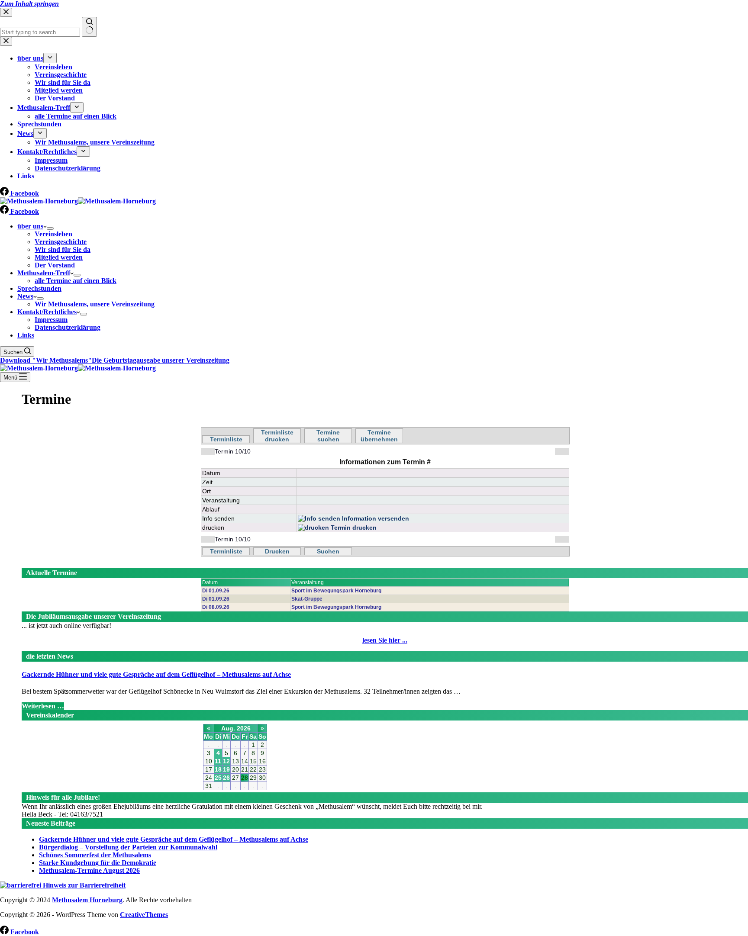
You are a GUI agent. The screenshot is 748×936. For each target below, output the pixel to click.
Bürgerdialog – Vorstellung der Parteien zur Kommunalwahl (128, 847)
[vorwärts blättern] (562, 451)
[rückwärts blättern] (208, 451)
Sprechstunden (39, 288)
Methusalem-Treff (43, 273)
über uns (30, 226)
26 (226, 777)
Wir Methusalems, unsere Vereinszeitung (95, 304)
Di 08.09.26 (215, 607)
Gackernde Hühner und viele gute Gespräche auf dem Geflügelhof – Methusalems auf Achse (156, 674)
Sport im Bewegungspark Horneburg (336, 591)
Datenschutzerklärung (67, 327)
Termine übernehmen (379, 436)
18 (218, 769)
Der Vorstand (55, 265)
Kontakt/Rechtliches (47, 311)
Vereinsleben (53, 234)
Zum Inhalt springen (29, 3)
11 (218, 761)
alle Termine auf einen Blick (75, 280)
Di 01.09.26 (215, 591)
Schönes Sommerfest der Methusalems (95, 855)
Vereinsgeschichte (61, 241)
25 (218, 777)
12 (226, 761)
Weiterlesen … (43, 706)
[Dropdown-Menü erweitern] (50, 228)
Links (25, 335)
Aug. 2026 (236, 728)
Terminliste (226, 439)
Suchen (328, 551)
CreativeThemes (144, 914)
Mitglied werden (59, 257)
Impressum (51, 319)
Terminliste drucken (277, 436)
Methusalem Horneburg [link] (87, 900)
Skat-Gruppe (306, 599)
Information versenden (374, 518)
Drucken (277, 551)
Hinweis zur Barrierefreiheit (83, 885)
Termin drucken (353, 527)
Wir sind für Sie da (62, 249)
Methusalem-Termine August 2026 (89, 870)
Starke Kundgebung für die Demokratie (97, 862)
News (25, 296)
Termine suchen (328, 436)
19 (226, 769)
